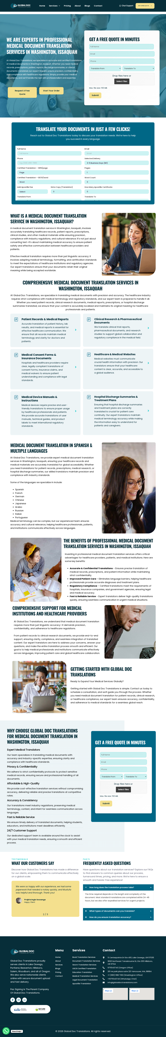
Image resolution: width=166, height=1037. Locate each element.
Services (53, 5)
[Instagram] (18, 1000)
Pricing (67, 5)
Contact (98, 5)
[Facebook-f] (12, 1000)
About (78, 5)
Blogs (87, 5)
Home (42, 5)
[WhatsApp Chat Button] (6, 1031)
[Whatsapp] (24, 1000)
